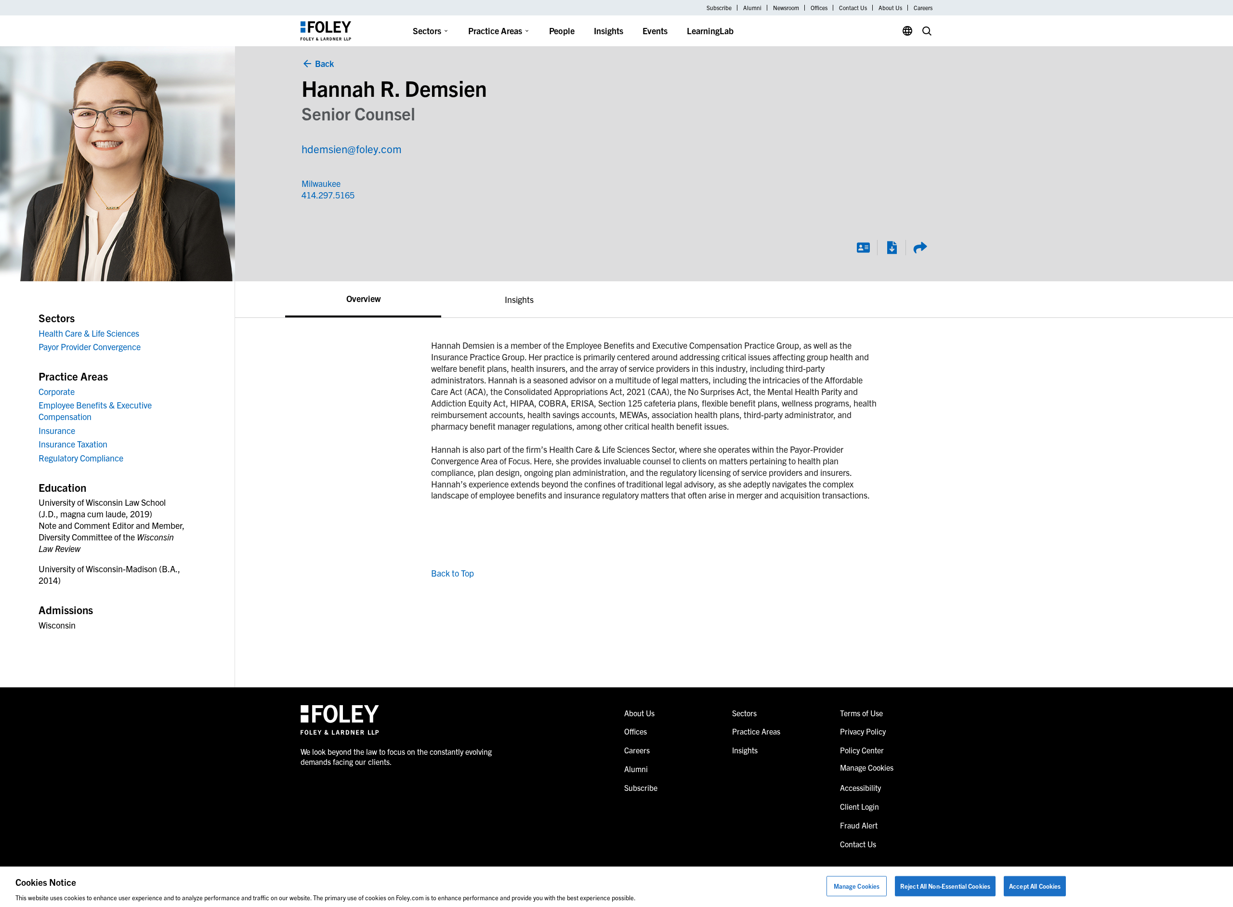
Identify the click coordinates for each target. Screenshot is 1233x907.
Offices (819, 8)
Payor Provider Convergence (90, 346)
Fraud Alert (859, 825)
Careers (923, 8)
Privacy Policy (863, 731)
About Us (890, 8)
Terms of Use (861, 713)
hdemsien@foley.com (352, 149)
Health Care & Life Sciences (89, 333)
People (562, 30)
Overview (363, 298)
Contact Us (853, 8)
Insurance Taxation (73, 443)
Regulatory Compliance (81, 457)
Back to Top (452, 572)
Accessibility (860, 787)
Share (920, 247)
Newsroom (786, 8)
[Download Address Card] (863, 247)
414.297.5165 (328, 194)
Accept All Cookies (1035, 885)
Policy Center (862, 750)
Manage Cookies (857, 885)
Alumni (752, 8)
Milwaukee (321, 183)
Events (655, 30)
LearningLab (710, 30)
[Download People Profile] (891, 247)
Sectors (427, 30)
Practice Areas (495, 30)
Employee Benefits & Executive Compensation (95, 410)
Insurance (57, 430)
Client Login (859, 806)
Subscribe (719, 8)
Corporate (57, 391)
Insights (608, 30)
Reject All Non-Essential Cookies (945, 885)
